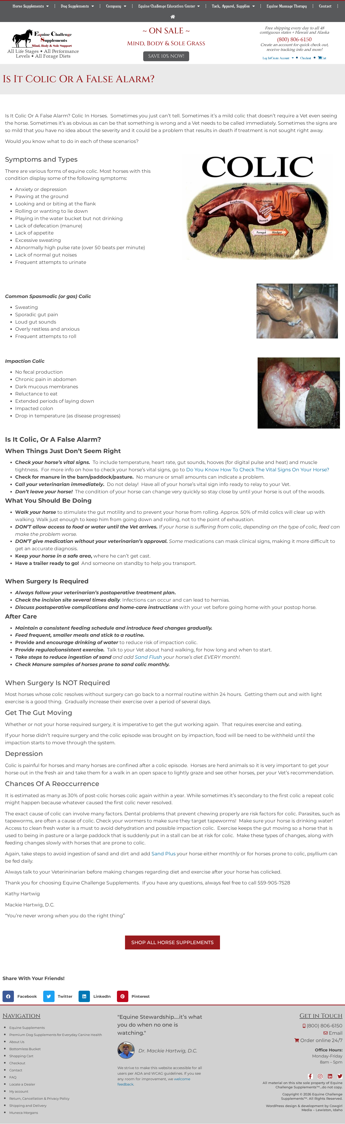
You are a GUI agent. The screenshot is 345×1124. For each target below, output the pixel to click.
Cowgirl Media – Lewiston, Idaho (322, 1108)
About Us (16, 1042)
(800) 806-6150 (294, 39)
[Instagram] (320, 1076)
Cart (323, 58)
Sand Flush (148, 657)
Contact (325, 6)
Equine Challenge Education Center (166, 6)
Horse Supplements (28, 6)
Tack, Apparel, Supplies (231, 6)
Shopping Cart (21, 1056)
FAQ (12, 1077)
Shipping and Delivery (27, 1106)
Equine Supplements (27, 1028)
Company (113, 6)
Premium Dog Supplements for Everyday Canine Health (55, 1035)
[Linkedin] (329, 1076)
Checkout (305, 58)
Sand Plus (164, 854)
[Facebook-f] (310, 1076)
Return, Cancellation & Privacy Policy (39, 1098)
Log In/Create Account (276, 58)
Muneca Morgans (23, 1113)
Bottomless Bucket (25, 1049)
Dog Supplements (75, 6)
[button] (22, 996)
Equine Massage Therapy (287, 6)
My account (18, 1091)
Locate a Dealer (22, 1084)
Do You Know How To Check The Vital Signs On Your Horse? (257, 469)
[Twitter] (339, 1076)
